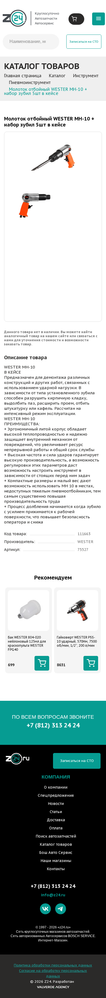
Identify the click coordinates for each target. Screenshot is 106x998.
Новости (56, 803)
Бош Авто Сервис (55, 852)
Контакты (56, 868)
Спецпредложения (56, 795)
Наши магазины (55, 860)
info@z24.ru (53, 894)
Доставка (56, 819)
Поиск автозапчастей (56, 836)
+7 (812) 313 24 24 (53, 725)
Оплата (56, 828)
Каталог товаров (56, 844)
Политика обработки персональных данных (53, 965)
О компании (55, 787)
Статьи (56, 811)
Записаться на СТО (83, 41)
